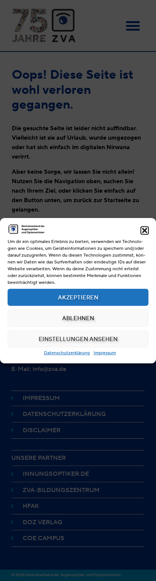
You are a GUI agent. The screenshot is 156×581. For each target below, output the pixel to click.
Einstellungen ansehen (78, 339)
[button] (144, 230)
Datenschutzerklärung (67, 352)
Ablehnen (78, 318)
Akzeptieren (78, 297)
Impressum (105, 352)
